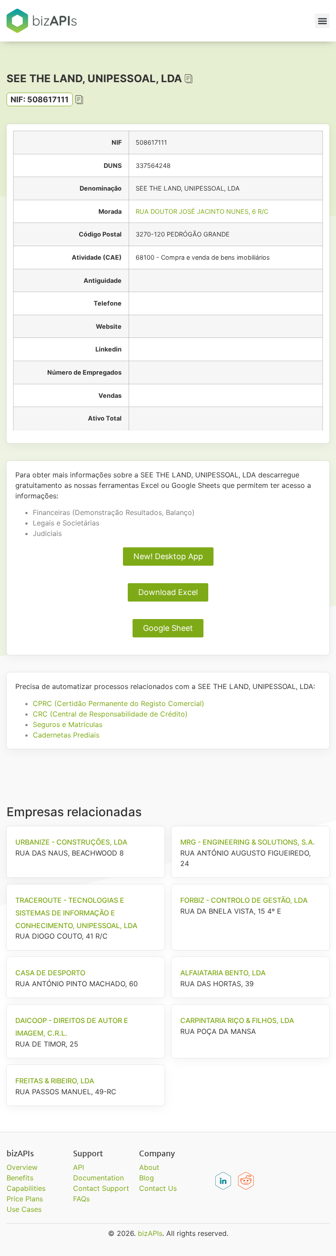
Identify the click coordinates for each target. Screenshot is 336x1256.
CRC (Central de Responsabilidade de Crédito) (110, 714)
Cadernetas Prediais (66, 735)
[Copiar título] (188, 78)
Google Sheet (168, 628)
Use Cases (24, 1209)
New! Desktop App (168, 556)
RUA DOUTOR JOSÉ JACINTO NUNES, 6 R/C (202, 211)
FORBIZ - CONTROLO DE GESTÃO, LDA (244, 900)
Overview (22, 1167)
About (149, 1167)
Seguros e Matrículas (67, 724)
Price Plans (25, 1198)
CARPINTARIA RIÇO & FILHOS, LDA (237, 1020)
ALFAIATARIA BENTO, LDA (223, 972)
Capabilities (26, 1188)
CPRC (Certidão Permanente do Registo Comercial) (118, 703)
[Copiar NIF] (79, 99)
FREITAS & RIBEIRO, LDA (54, 1080)
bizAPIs (150, 1233)
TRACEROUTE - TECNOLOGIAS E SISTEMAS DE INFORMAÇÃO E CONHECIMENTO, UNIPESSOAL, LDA (76, 913)
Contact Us (158, 1188)
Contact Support (101, 1188)
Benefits (20, 1177)
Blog (146, 1177)
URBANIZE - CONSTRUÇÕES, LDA (71, 842)
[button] (322, 21)
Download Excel (168, 592)
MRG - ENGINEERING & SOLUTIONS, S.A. (247, 842)
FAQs (81, 1198)
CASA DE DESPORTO (50, 972)
